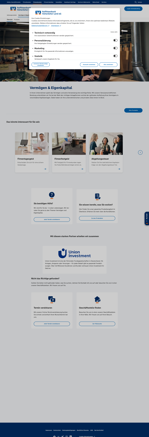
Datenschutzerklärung (40, 26)
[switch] (115, 40)
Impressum (55, 26)
